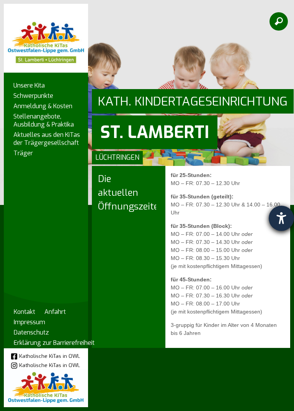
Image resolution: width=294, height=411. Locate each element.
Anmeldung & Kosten (42, 106)
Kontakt (24, 312)
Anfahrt (55, 312)
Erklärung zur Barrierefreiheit (54, 343)
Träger (23, 153)
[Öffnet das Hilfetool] (281, 218)
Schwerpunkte (33, 96)
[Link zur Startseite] (46, 34)
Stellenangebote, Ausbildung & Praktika (43, 120)
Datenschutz (31, 332)
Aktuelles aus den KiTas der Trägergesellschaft (46, 139)
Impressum (29, 322)
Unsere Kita (29, 85)
